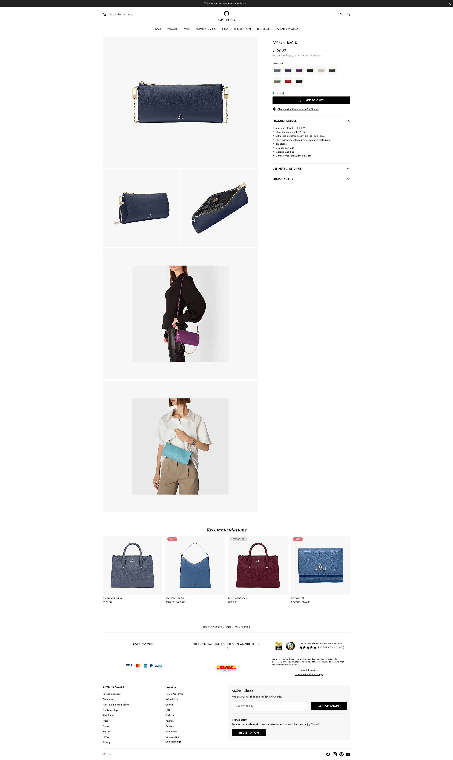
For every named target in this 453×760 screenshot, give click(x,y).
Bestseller (263, 29)
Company (108, 699)
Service (170, 687)
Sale (158, 29)
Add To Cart (314, 100)
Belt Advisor (171, 699)
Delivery (169, 726)
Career (106, 726)
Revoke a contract (112, 694)
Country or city (244, 706)
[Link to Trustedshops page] (284, 646)
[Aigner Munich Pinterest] (341, 754)
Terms (106, 737)
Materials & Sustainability (116, 704)
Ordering (170, 715)
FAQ (167, 710)
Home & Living (206, 29)
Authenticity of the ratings (309, 674)
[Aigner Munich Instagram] (335, 754)
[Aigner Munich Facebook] (328, 754)
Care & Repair (172, 737)
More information (309, 670)
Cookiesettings (173, 741)
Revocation (171, 731)
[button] (450, 3)
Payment (169, 720)
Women (172, 29)
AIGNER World (287, 29)
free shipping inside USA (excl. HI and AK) (301, 55)
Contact (169, 704)
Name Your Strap (174, 694)
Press (105, 720)
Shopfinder (108, 715)
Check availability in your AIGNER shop (298, 109)
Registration (249, 733)
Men (187, 29)
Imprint (106, 731)
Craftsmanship (110, 710)
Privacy (106, 742)
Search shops (328, 706)
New (225, 29)
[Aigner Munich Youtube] (348, 754)
